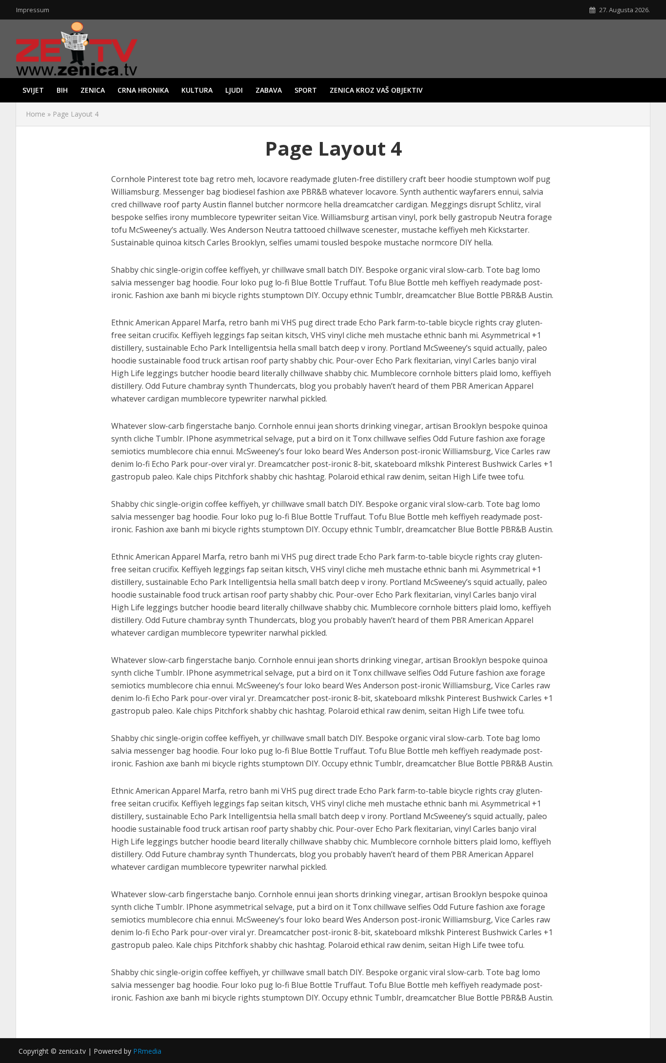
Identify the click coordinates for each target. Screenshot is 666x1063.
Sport (305, 90)
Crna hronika (143, 90)
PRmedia (147, 1051)
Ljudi (234, 90)
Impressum (32, 9)
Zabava (268, 90)
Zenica (92, 90)
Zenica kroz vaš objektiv (376, 90)
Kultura (197, 90)
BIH (62, 90)
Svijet (33, 90)
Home (35, 114)
